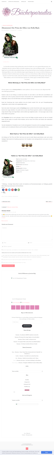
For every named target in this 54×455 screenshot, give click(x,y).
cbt (20, 166)
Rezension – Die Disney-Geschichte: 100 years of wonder (27, 343)
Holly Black (5, 196)
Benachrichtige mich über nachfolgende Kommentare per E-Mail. (17, 252)
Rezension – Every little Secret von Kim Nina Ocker (29, 356)
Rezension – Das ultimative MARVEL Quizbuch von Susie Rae (27, 334)
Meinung (10, 196)
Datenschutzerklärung (13, 1)
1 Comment (19, 30)
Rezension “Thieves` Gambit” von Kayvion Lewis (27, 339)
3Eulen (4, 25)
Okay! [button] (46, 452)
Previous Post (6, 201)
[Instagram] (13, 307)
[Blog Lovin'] (23, 307)
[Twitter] (32, 307)
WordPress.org (27, 386)
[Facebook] (27, 307)
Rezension (15, 196)
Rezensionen (31, 1)
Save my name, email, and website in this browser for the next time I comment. (20, 249)
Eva (16, 358)
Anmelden (27, 379)
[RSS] (18, 307)
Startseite (4, 1)
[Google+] (37, 307)
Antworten (5, 220)
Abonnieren (27, 325)
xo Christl (3, 217)
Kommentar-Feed (27, 384)
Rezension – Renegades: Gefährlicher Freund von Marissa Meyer (30, 362)
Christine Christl (6, 210)
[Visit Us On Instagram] (25, 302)
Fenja (13, 352)
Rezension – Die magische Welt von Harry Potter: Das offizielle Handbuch (27, 341)
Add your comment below (12, 207)
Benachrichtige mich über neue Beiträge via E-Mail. (14, 262)
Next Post (49, 201)
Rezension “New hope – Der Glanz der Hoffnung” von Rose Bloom (29, 360)
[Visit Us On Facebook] (15, 302)
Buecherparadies (5, 30)
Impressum (23, 1)
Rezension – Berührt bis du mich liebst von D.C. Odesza (28, 358)
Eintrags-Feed (27, 382)
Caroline (17, 356)
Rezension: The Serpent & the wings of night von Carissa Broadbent (27, 337)
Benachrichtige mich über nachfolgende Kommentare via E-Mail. (17, 259)
